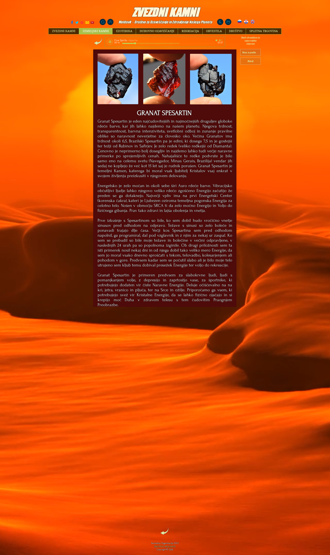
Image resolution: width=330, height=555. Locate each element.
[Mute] (217, 40)
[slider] (221, 40)
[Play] (110, 42)
